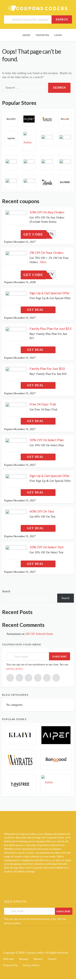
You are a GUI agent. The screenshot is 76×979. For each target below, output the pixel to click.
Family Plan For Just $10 (47, 368)
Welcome (8, 959)
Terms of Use (10, 965)
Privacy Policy (31, 965)
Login (58, 35)
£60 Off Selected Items (39, 633)
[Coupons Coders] (38, 8)
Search (62, 19)
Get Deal (36, 309)
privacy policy (14, 668)
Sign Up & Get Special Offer (50, 293)
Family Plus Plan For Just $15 (51, 328)
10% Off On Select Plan (47, 440)
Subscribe (60, 656)
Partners (38, 959)
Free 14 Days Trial (43, 404)
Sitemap (23, 959)
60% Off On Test (42, 511)
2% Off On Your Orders (47, 252)
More (43, 262)
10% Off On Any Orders (47, 212)
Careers (52, 959)
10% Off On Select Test (47, 547)
